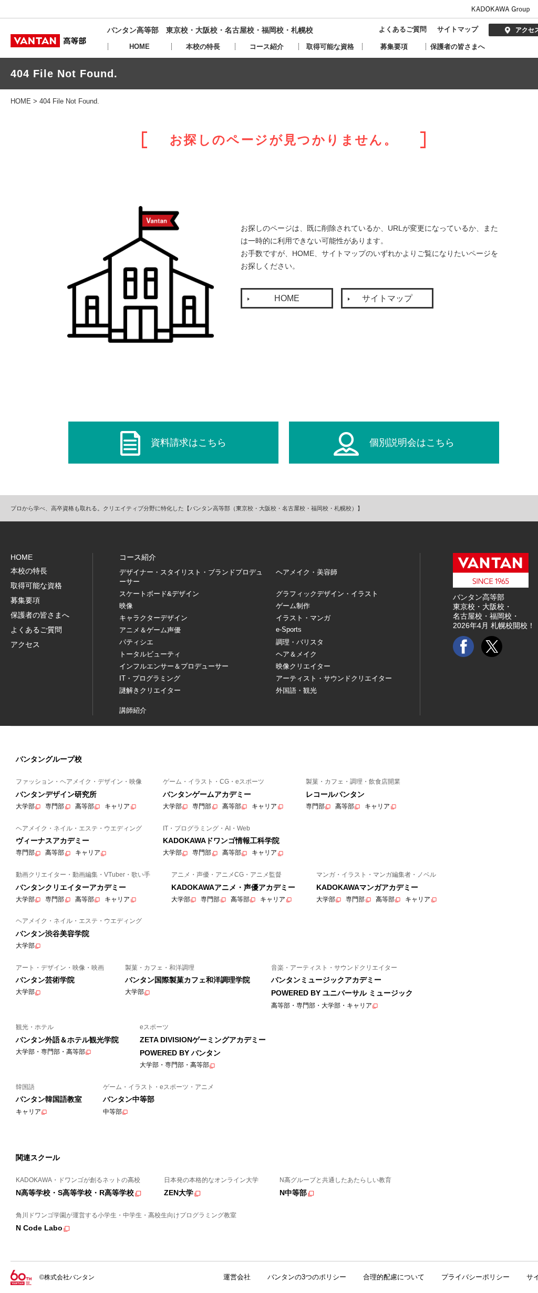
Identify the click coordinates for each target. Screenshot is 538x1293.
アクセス (25, 644)
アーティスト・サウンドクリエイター (334, 678)
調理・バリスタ (300, 642)
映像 (126, 606)
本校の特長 (203, 46)
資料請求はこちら (188, 442)
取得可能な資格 (330, 46)
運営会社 (237, 1277)
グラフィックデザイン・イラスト (327, 594)
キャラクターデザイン (153, 618)
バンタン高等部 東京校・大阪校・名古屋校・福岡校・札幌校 (210, 30)
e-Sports (289, 629)
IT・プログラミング (149, 678)
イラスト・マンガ (303, 618)
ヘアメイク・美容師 (306, 572)
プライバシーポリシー (475, 1277)
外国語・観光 (296, 690)
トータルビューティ (150, 654)
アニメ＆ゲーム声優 (150, 630)
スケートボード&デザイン (159, 594)
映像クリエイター (303, 666)
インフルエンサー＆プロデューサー (174, 666)
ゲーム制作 (293, 606)
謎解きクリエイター (150, 690)
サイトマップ (457, 29)
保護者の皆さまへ (457, 46)
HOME (139, 46)
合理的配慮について (394, 1277)
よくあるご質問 (403, 29)
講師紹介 (133, 710)
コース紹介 (267, 46)
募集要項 (394, 46)
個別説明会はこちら (411, 442)
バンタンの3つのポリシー (306, 1277)
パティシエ (136, 642)
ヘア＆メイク (296, 654)
